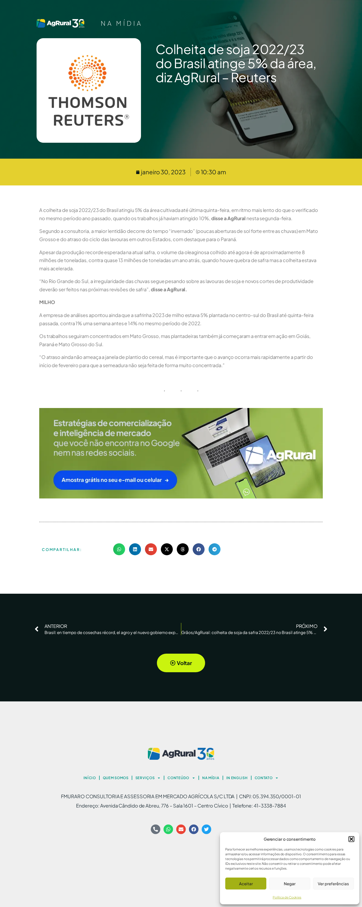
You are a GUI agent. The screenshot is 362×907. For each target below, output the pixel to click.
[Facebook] (193, 829)
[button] (351, 839)
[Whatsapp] (168, 829)
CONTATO (264, 778)
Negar (289, 883)
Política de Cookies (287, 897)
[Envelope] (181, 829)
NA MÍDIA (122, 23)
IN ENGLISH (237, 778)
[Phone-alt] (155, 829)
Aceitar (246, 883)
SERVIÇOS (145, 778)
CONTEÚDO (178, 778)
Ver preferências (333, 883)
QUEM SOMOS (116, 778)
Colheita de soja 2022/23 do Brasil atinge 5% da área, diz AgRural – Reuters (236, 63)
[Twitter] (206, 829)
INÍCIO (89, 778)
